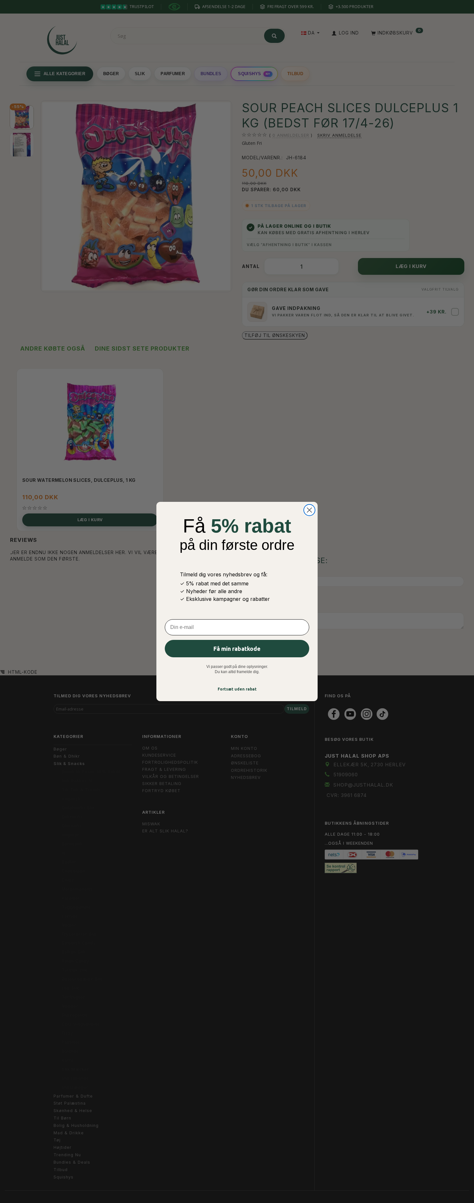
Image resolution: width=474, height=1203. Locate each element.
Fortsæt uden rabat (237, 689)
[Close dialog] (309, 510)
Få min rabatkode (237, 648)
